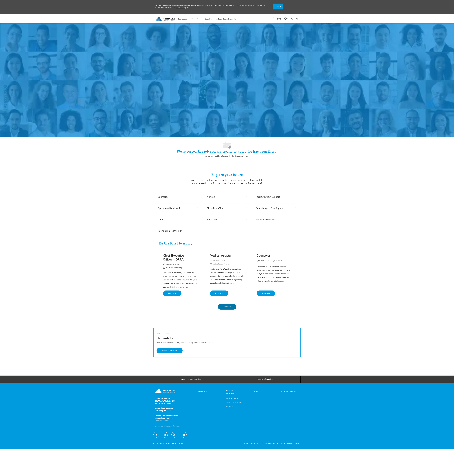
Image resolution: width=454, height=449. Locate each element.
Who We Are (230, 407)
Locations (208, 19)
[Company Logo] (165, 18)
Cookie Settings (181, 8)
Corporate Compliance (271, 443)
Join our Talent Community (226, 19)
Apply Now (172, 293)
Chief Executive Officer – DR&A (173, 257)
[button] (277, 18)
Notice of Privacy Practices (252, 443)
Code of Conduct (161, 420)
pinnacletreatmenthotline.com (168, 426)
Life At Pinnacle (231, 394)
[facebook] (156, 435)
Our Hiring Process (232, 398)
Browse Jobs (183, 19)
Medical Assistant (221, 255)
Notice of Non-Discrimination (290, 443)
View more (227, 307)
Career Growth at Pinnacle (234, 402)
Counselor (263, 255)
